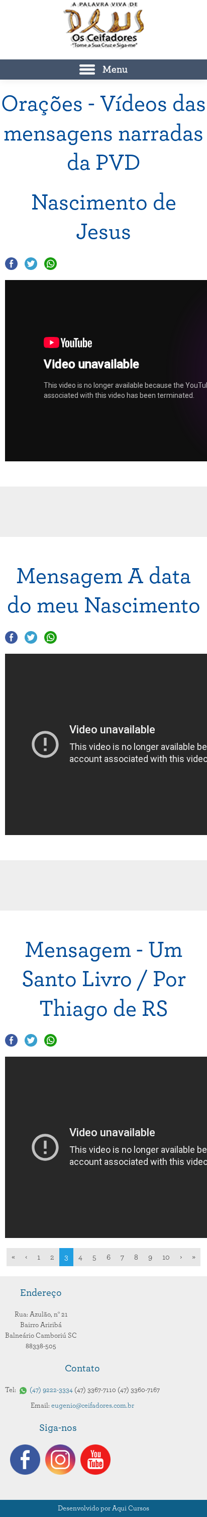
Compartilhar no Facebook (11, 263)
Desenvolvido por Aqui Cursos (103, 1508)
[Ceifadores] (103, 26)
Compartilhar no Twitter (31, 263)
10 (166, 1257)
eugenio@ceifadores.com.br (92, 1405)
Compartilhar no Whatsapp (50, 263)
